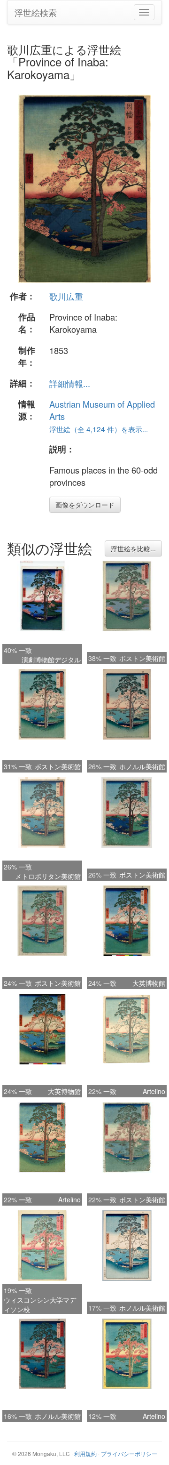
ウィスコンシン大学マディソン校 (40, 1304)
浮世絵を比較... (133, 548)
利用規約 (85, 1453)
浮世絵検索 (36, 12)
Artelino (154, 1091)
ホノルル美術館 (142, 766)
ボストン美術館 (142, 658)
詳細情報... (69, 383)
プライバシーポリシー (129, 1453)
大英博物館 (148, 983)
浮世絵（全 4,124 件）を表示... (98, 429)
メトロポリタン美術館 (48, 876)
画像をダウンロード (85, 504)
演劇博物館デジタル (51, 659)
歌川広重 (66, 296)
